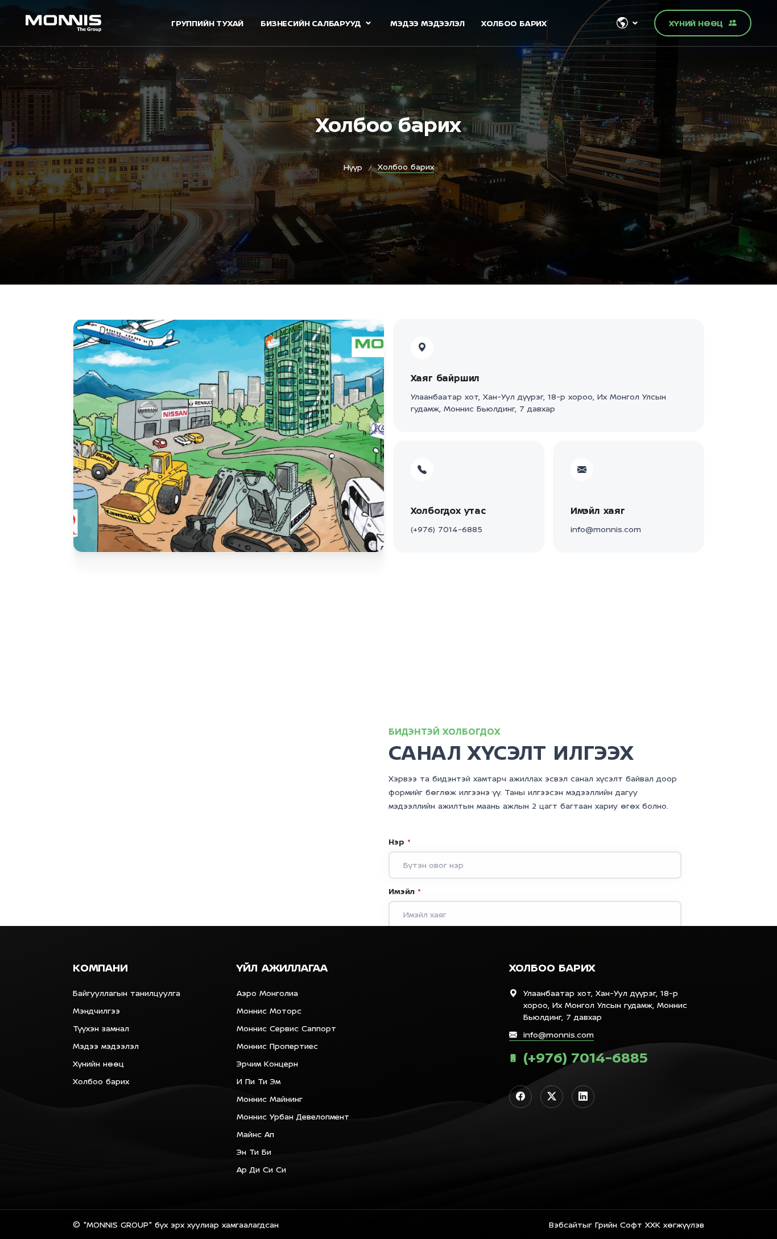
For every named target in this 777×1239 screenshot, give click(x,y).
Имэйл (404, 891)
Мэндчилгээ (96, 1010)
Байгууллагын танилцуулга (126, 992)
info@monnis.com (606, 529)
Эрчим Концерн (267, 1063)
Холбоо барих (514, 23)
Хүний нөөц (696, 23)
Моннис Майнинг (270, 1098)
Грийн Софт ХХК (627, 1224)
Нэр (399, 841)
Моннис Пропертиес (277, 1045)
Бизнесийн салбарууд (311, 23)
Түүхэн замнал (101, 1028)
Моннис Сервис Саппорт (286, 1028)
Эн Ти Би (254, 1151)
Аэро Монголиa (267, 992)
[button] (627, 22)
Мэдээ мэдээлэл (427, 23)
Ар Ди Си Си (261, 1169)
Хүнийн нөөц (98, 1063)
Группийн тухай (207, 23)
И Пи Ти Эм (258, 1081)
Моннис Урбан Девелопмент (293, 1116)
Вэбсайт (565, 1224)
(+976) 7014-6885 (446, 529)
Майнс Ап (255, 1134)
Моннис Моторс (269, 1010)
